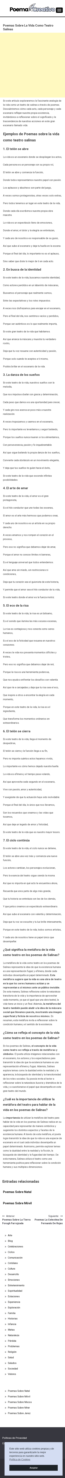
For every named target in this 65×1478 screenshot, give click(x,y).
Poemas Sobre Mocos (20, 1402)
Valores (12, 1374)
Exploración (14, 1307)
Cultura (11, 1268)
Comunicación (15, 1257)
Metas (11, 1329)
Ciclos (11, 1252)
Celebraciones (15, 1246)
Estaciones (14, 1296)
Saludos (12, 1363)
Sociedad (13, 1368)
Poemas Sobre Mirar (19, 1407)
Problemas (14, 1346)
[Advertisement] (32, 65)
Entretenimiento (16, 1285)
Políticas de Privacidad (14, 1438)
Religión (12, 1351)
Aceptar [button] (34, 1468)
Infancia (12, 1324)
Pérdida (12, 1340)
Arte (10, 1235)
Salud (11, 1357)
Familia (11, 1313)
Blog (10, 1241)
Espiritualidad (15, 1290)
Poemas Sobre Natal (17, 1192)
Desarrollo (13, 1274)
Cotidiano (13, 1263)
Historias (13, 1318)
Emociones (14, 1279)
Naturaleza (13, 1335)
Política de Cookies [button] (19, 1459)
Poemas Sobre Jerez (19, 1413)
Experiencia (14, 1302)
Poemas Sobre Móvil (17, 1203)
